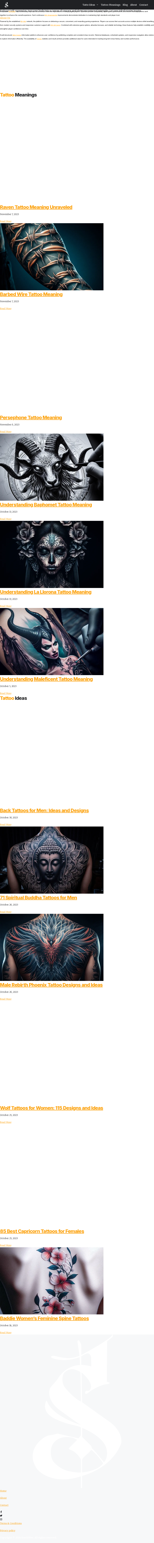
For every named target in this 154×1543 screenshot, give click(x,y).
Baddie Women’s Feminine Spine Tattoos (44, 1318)
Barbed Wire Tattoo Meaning (31, 294)
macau (39, 39)
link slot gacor (55, 25)
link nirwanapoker (51, 15)
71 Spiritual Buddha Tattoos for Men (38, 897)
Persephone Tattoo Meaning (31, 417)
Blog (125, 4)
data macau (17, 35)
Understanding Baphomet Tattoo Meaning (46, 505)
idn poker (12, 11)
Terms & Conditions (11, 1523)
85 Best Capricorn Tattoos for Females (42, 1231)
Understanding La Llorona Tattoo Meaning (45, 592)
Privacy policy (7, 1530)
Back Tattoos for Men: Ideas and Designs (44, 810)
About (133, 4)
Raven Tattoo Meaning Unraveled (36, 207)
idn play (23, 21)
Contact (143, 4)
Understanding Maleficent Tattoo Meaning (46, 679)
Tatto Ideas (89, 4)
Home (3, 1490)
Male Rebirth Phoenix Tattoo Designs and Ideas (51, 985)
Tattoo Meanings (110, 4)
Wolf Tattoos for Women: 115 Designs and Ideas (51, 1108)
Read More (5, 221)
